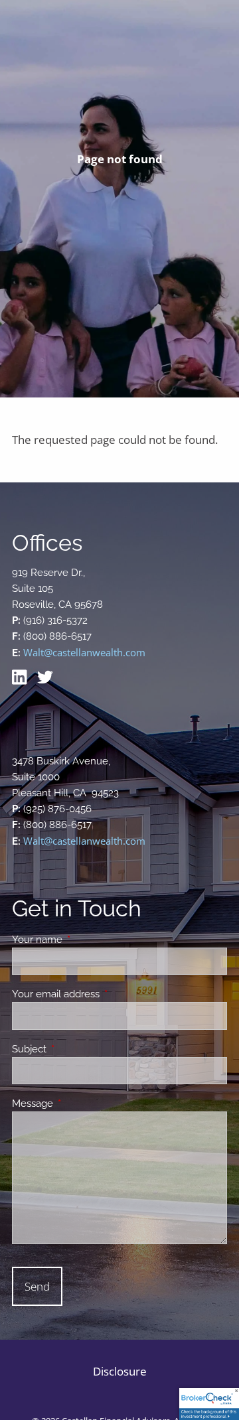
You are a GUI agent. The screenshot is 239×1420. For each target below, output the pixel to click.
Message (80, 1103)
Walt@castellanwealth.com (84, 652)
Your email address (104, 994)
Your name (85, 940)
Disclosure (120, 1371)
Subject (77, 1049)
